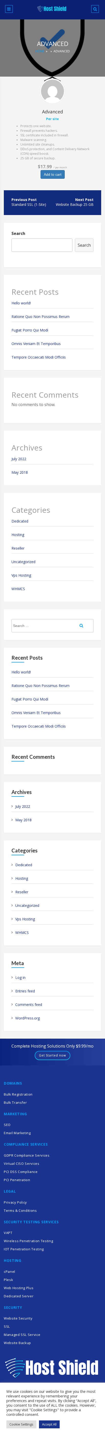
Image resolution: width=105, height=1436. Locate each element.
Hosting (17, 534)
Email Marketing (17, 1133)
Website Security (18, 1318)
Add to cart (52, 174)
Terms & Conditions (20, 1210)
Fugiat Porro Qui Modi (29, 330)
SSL (7, 1326)
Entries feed (25, 991)
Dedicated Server (18, 1296)
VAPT (8, 1232)
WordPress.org (27, 1018)
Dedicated (19, 521)
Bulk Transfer (15, 1102)
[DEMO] (52, 91)
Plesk (8, 1279)
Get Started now (52, 1055)
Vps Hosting (21, 575)
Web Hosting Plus (18, 1288)
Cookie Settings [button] (21, 1424)
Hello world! (21, 303)
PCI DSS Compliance (21, 1171)
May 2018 (19, 472)
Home (39, 51)
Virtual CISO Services (22, 1163)
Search (18, 233)
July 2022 (18, 458)
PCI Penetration (17, 1180)
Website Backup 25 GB (75, 204)
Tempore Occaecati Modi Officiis (38, 357)
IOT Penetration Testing (24, 1249)
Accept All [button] (49, 1424)
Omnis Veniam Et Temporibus (36, 343)
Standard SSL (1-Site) (28, 204)
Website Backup (17, 1342)
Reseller (17, 548)
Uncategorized (23, 561)
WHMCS (18, 588)
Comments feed (28, 1004)
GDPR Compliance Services (27, 1155)
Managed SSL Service (22, 1334)
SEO (7, 1124)
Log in (20, 977)
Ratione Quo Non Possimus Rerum (40, 316)
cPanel (9, 1271)
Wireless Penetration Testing (28, 1241)
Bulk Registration (18, 1094)
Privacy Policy (15, 1202)
